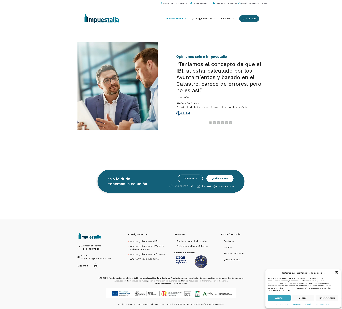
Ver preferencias (327, 298)
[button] (336, 273)
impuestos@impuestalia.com (218, 186)
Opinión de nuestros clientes (254, 3)
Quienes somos (232, 259)
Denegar (303, 298)
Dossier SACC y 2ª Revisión (175, 3)
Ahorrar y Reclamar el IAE (144, 259)
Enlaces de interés (234, 253)
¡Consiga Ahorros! (202, 18)
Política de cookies (157, 304)
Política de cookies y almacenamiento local (293, 304)
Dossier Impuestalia (202, 3)
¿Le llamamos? (220, 178)
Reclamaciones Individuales (192, 241)
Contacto (250, 18)
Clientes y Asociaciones (226, 3)
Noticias (228, 247)
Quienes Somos (174, 18)
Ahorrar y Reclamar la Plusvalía (147, 254)
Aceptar (279, 298)
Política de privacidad (320, 304)
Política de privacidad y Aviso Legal (133, 304)
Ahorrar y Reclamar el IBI (144, 241)
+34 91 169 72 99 (184, 186)
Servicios (226, 18)
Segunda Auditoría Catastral (192, 246)
